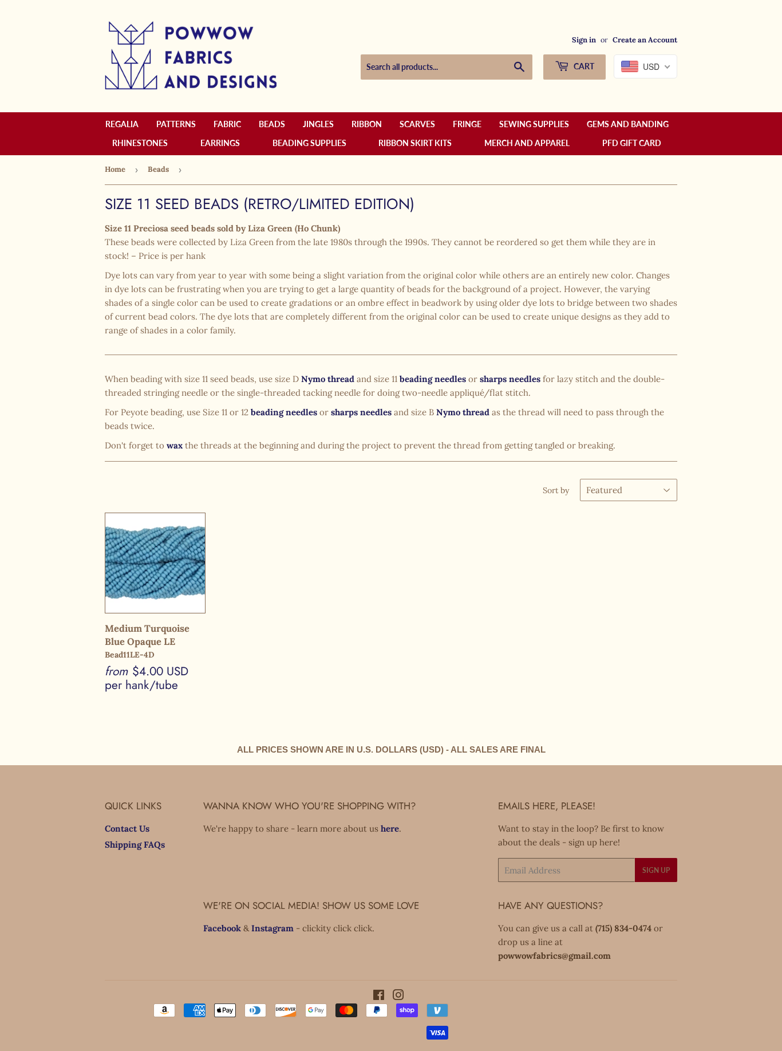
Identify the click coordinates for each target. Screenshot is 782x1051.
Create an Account (645, 39)
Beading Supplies (309, 143)
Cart (583, 66)
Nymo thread (327, 378)
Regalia (122, 124)
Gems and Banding (628, 124)
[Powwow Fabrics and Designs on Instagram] (398, 996)
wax (175, 445)
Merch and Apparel (527, 143)
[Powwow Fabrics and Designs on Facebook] (379, 996)
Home (115, 169)
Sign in (584, 39)
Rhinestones (140, 143)
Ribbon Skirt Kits (415, 143)
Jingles (318, 124)
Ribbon (366, 124)
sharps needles (510, 378)
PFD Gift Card (631, 143)
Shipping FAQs (135, 844)
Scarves (417, 124)
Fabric (227, 124)
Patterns (176, 124)
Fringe (467, 124)
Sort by (556, 490)
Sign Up (656, 870)
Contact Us (127, 828)
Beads (272, 124)
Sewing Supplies (534, 124)
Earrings (220, 143)
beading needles (433, 378)
